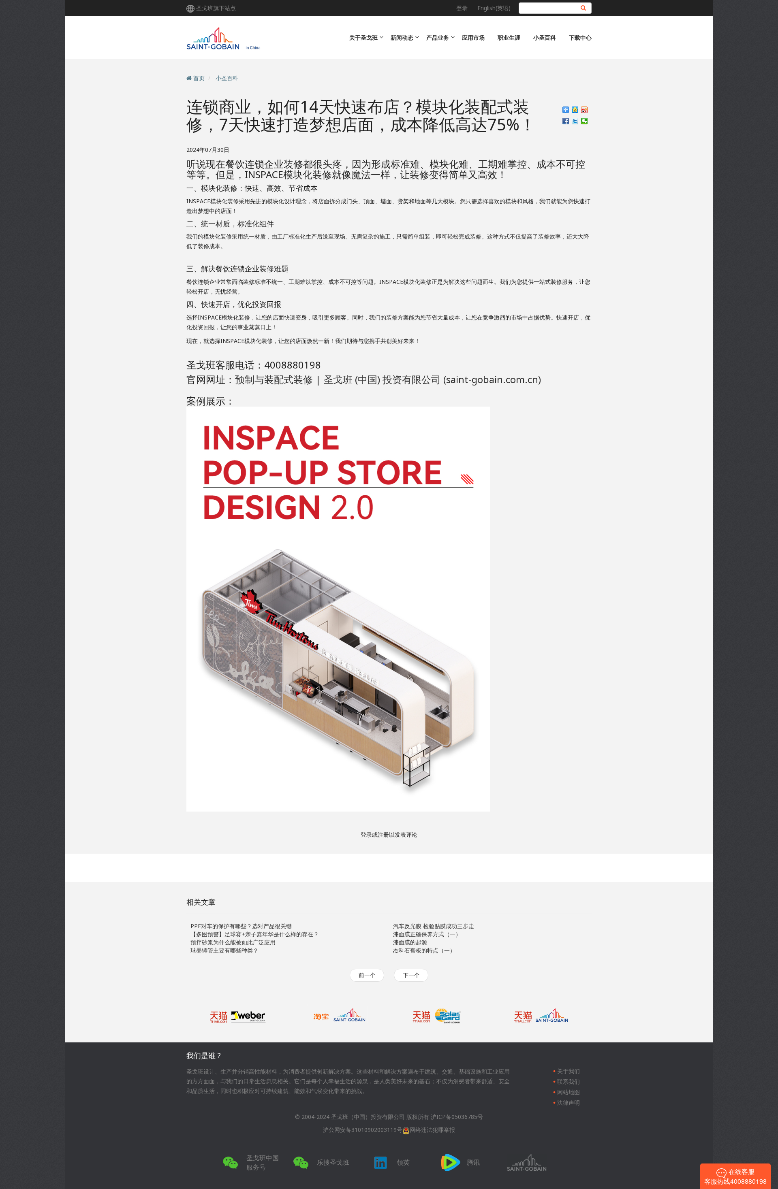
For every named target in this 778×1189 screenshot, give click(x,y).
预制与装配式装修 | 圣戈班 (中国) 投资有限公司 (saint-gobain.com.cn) (388, 379)
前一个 (367, 975)
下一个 (411, 975)
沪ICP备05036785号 (457, 1117)
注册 (383, 834)
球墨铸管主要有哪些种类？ (224, 950)
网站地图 (568, 1092)
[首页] (256, 37)
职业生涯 (509, 37)
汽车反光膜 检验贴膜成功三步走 (433, 926)
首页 (199, 78)
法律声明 (568, 1102)
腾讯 (473, 1162)
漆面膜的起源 (410, 942)
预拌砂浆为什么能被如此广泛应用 (233, 942)
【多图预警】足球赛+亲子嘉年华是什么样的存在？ (254, 934)
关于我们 (568, 1071)
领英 (403, 1162)
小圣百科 (544, 37)
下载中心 (580, 37)
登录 (462, 8)
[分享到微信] (584, 121)
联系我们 (568, 1081)
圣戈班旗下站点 (216, 8)
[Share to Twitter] (575, 121)
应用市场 (473, 37)
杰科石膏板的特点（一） (424, 950)
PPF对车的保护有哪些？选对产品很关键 (241, 926)
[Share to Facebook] (565, 121)
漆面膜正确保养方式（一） (427, 934)
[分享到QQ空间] (575, 110)
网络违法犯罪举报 (432, 1130)
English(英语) (494, 8)
